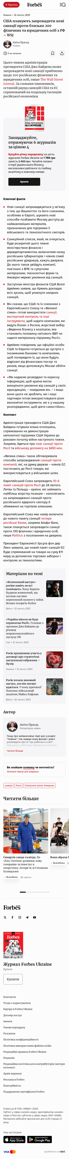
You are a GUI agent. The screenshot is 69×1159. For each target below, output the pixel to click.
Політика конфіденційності (21, 1039)
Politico (17, 535)
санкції (9, 785)
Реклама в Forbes (13, 1079)
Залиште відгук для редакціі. (23, 771)
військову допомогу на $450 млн (38, 448)
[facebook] (12, 917)
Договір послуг (12, 1015)
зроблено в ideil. (55, 1152)
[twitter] (5, 917)
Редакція (9, 1057)
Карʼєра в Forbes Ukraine (17, 1009)
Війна (9, 608)
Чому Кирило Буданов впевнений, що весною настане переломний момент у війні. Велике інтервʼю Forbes (25, 592)
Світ (8, 642)
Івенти (7, 1021)
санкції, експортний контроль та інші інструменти (32, 316)
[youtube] (34, 917)
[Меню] (62, 5)
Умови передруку (14, 1027)
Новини (7, 15)
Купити (24, 181)
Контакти (9, 996)
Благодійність (12, 1085)
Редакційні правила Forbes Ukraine (24, 1051)
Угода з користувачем (17, 1003)
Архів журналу (12, 1073)
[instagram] (19, 917)
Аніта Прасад (21, 42)
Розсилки (9, 1033)
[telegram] (27, 917)
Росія (19, 785)
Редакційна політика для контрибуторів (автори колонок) (34, 1065)
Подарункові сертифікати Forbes (24, 1091)
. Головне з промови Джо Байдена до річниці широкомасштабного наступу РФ (24, 628)
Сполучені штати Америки (39, 785)
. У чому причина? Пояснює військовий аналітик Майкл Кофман (24, 687)
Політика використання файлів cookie (27, 1045)
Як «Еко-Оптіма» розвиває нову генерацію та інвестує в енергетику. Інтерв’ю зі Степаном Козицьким (25, 864)
